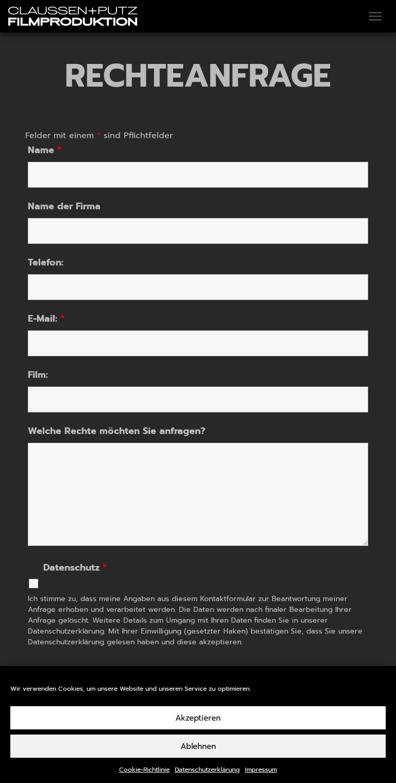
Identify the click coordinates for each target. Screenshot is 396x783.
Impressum (261, 769)
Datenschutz (75, 568)
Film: (38, 375)
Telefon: (45, 262)
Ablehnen (198, 746)
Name (44, 150)
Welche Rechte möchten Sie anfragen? (116, 431)
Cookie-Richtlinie (144, 769)
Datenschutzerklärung (207, 769)
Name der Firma (64, 206)
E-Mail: (46, 318)
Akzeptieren (198, 718)
